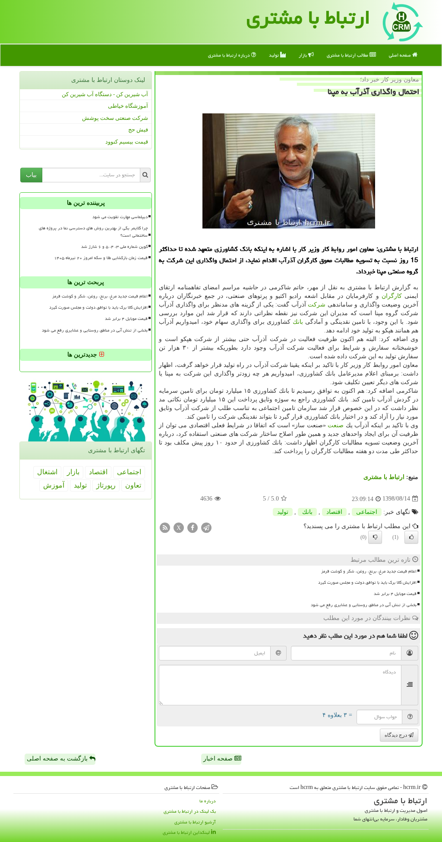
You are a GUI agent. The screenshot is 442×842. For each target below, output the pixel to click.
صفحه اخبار (218, 758)
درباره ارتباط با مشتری (229, 54)
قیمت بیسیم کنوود (126, 141)
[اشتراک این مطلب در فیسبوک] (192, 527)
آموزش (53, 485)
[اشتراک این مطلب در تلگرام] (206, 527)
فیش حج (138, 129)
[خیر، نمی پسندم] (375, 537)
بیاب (31, 175)
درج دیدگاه (396, 735)
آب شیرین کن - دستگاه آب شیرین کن (105, 94)
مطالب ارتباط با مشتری (348, 54)
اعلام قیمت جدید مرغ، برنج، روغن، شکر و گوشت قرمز (369, 571)
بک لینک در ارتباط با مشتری (190, 811)
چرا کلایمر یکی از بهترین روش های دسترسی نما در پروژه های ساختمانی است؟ (93, 232)
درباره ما (207, 800)
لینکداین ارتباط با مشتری (187, 832)
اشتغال (47, 472)
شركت (316, 304)
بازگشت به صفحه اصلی (58, 758)
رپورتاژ (106, 485)
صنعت (336, 425)
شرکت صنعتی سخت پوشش (115, 118)
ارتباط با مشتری (383, 477)
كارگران (392, 296)
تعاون (133, 485)
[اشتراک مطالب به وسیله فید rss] (165, 527)
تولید (274, 54)
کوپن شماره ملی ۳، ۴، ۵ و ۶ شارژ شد (114, 246)
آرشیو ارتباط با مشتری (195, 821)
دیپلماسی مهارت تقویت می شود (120, 217)
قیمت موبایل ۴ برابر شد (395, 593)
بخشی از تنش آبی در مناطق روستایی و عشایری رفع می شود (364, 605)
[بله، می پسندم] (411, 537)
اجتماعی (366, 512)
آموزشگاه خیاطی (128, 106)
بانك (298, 322)
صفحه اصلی (400, 54)
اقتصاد (334, 512)
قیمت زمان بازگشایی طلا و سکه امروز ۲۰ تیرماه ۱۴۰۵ (101, 258)
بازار (303, 54)
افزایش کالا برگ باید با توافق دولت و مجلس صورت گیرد (367, 582)
